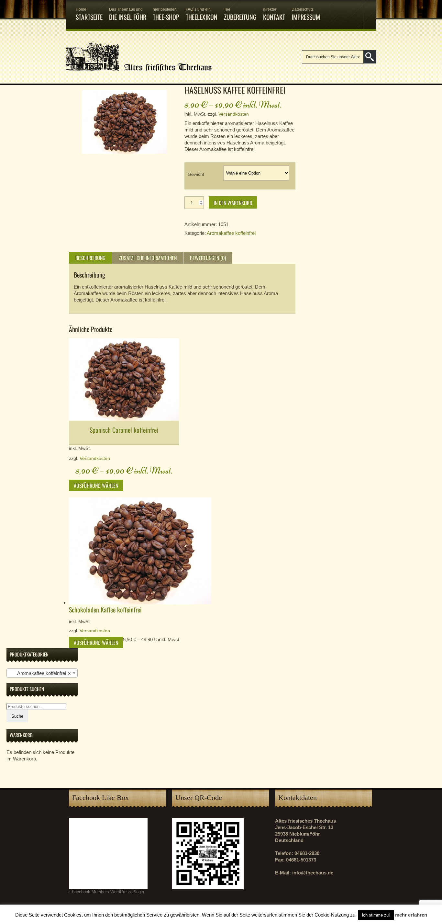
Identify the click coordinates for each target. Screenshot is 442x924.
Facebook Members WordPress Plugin (108, 892)
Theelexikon (201, 14)
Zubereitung (240, 14)
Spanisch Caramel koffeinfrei (124, 430)
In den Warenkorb (233, 203)
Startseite (89, 14)
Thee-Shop (166, 14)
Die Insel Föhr (127, 14)
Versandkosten (233, 114)
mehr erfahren (411, 915)
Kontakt (274, 14)
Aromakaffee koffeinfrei (231, 233)
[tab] (90, 258)
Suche (17, 716)
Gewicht (196, 174)
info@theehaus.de (312, 872)
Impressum (306, 14)
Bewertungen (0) (208, 258)
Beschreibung (90, 258)
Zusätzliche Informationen (148, 258)
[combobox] (42, 673)
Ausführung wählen (96, 485)
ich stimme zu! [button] (376, 915)
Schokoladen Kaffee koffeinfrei (105, 609)
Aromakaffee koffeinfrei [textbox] (40, 673)
